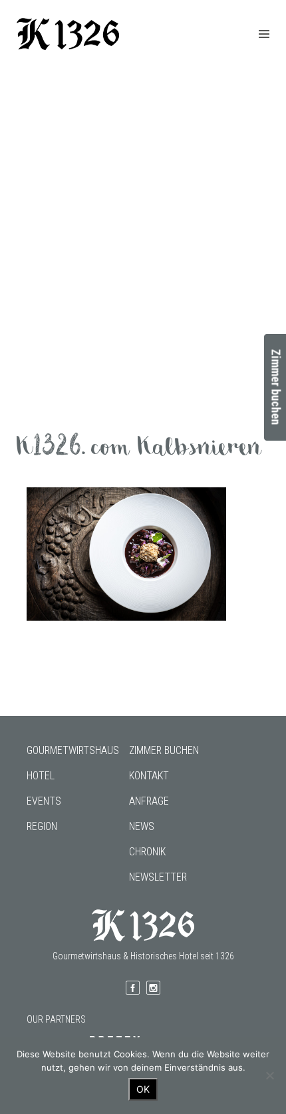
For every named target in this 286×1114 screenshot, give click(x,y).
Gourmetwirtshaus (73, 750)
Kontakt (149, 775)
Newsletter (158, 877)
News (141, 826)
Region (42, 826)
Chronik (147, 851)
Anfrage (149, 801)
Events (44, 801)
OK (143, 1089)
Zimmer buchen (164, 750)
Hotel (41, 775)
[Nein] (269, 1075)
